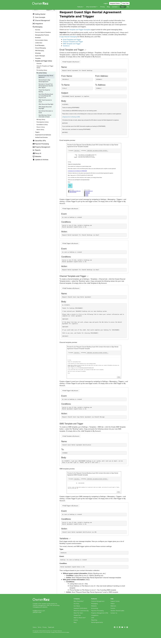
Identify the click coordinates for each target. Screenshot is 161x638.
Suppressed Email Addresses (43, 135)
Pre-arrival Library (42, 73)
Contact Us (114, 613)
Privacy (44, 627)
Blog (75, 622)
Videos (112, 603)
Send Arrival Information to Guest (46, 111)
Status (34, 627)
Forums (113, 608)
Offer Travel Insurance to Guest (45, 101)
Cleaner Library (41, 127)
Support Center (115, 601)
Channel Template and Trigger (73, 41)
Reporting (94, 620)
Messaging (94, 603)
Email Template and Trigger (72, 39)
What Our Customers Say (81, 610)
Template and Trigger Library (43, 61)
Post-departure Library (43, 122)
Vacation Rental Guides (117, 610)
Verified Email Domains (41, 137)
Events (76, 620)
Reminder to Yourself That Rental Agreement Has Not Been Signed (46, 85)
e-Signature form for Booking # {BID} (71, 117)
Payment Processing (97, 610)
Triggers (37, 132)
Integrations (94, 615)
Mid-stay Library (41, 119)
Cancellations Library (42, 124)
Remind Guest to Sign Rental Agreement (44, 80)
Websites (94, 606)
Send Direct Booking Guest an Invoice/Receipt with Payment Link (46, 95)
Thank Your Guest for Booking (44, 90)
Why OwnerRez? (79, 601)
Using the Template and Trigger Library (45, 66)
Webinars (113, 606)
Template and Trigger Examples (79, 29)
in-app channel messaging (68, 36)
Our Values (77, 606)
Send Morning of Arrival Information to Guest (45, 116)
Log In (106, 3)
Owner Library (40, 129)
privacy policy (58, 632)
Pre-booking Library (42, 70)
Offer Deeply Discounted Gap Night (45, 107)
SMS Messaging (39, 50)
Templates (38, 58)
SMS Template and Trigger (71, 44)
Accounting (94, 608)
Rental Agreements (97, 622)
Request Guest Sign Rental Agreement (46, 76)
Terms (39, 627)
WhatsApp (38, 53)
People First (77, 615)
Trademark (51, 627)
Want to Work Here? (80, 617)
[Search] (128, 6)
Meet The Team (78, 613)
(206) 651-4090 (37, 612)
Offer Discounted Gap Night (46, 104)
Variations (66, 46)
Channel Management (97, 601)
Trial (125, 3)
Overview (39, 63)
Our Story (76, 603)
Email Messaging (39, 45)
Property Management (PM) (99, 613)
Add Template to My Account (71, 62)
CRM (92, 617)
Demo (115, 3)
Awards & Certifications (80, 608)
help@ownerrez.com (39, 610)
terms (64, 632)
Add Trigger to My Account (71, 208)
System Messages (40, 56)
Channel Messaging (40, 48)
